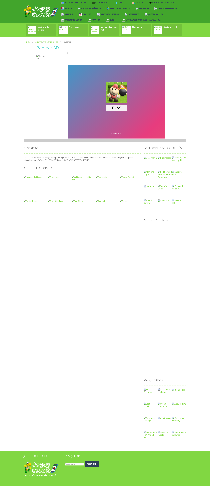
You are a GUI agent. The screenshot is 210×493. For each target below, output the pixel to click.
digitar (161, 280)
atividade (171, 234)
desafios (159, 275)
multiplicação (151, 326)
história (148, 303)
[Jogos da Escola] (41, 11)
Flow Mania (137, 27)
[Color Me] (163, 200)
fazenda (158, 294)
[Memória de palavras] (179, 433)
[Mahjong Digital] (151, 173)
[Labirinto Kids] (179, 173)
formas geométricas (174, 294)
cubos (161, 271)
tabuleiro (149, 367)
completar (159, 257)
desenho (170, 275)
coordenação (164, 262)
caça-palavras (168, 248)
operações (174, 330)
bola (156, 243)
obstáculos (160, 330)
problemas (162, 344)
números (172, 326)
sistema (169, 357)
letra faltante (162, 307)
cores (175, 262)
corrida (165, 266)
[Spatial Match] (151, 405)
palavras (157, 335)
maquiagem (150, 316)
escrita (148, 294)
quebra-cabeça (162, 348)
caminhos (174, 243)
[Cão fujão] (149, 186)
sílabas (161, 362)
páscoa (148, 348)
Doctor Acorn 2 (170, 27)
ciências (148, 252)
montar (170, 321)
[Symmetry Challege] (151, 419)
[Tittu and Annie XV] (179, 187)
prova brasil (175, 344)
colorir (148, 257)
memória (178, 316)
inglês (167, 303)
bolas (164, 243)
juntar (176, 303)
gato (165, 298)
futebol (157, 298)
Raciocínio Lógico (50, 42)
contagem (150, 262)
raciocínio (149, 353)
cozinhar (175, 266)
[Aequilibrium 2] (179, 405)
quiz (174, 348)
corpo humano (152, 266)
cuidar (170, 271)
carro (147, 248)
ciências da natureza (165, 252)
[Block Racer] (164, 418)
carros (156, 248)
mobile (148, 321)
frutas (148, 298)
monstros (159, 321)
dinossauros (150, 284)
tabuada (171, 362)
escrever (172, 289)
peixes (163, 339)
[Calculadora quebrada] (165, 390)
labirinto (149, 307)
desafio (148, 275)
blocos (148, 243)
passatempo (151, 339)
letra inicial (175, 307)
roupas (172, 353)
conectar (171, 257)
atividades (149, 239)
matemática (164, 316)
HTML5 (158, 303)
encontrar (160, 289)
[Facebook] (26, 481)
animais (179, 230)
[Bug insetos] (164, 157)
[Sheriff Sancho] (151, 201)
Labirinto (38, 42)
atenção (160, 234)
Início (28, 42)
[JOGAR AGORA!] (32, 29)
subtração (149, 362)
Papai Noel (169, 335)
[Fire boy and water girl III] (179, 158)
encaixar (149, 289)
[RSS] (30, 481)
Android (168, 230)
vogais (178, 367)
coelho (181, 252)
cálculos (179, 271)
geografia (175, 298)
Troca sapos (74, 27)
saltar (147, 357)
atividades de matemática (169, 239)
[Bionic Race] (178, 389)
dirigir (162, 284)
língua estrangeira (168, 312)
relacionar (161, 353)
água (147, 371)
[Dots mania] (150, 157)
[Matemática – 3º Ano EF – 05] (151, 434)
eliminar (171, 284)
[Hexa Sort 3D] (179, 201)
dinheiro (170, 280)
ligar (155, 312)
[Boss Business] (151, 390)
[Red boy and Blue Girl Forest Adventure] (165, 174)
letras (147, 312)
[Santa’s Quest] (165, 187)
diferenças (150, 280)
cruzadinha (150, 271)
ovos (147, 335)
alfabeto (158, 230)
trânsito (160, 367)
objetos (148, 330)
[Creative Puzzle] (165, 433)
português (173, 339)
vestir (169, 367)
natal (162, 326)
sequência (158, 357)
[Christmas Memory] (179, 419)
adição (148, 230)
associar (149, 234)
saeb (181, 353)
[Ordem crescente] (165, 405)
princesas (149, 344)
